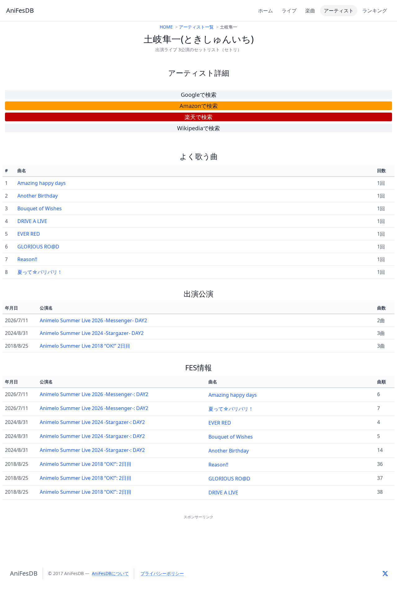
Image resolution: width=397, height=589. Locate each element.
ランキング (374, 10)
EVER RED (28, 233)
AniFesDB (20, 10)
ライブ (289, 10)
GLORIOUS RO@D (38, 246)
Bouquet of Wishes (39, 208)
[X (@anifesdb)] (385, 573)
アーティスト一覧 (196, 27)
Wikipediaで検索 (198, 128)
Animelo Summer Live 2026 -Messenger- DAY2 (93, 320)
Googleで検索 (198, 94)
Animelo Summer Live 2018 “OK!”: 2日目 (86, 464)
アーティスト (339, 10)
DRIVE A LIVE (32, 221)
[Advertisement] (198, 535)
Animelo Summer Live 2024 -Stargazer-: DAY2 (92, 422)
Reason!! (27, 259)
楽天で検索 (198, 117)
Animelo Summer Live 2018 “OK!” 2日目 (85, 345)
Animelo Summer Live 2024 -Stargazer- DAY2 (92, 333)
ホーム (265, 10)
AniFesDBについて (110, 573)
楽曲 (310, 10)
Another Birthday (37, 195)
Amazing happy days (41, 183)
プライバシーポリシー (162, 573)
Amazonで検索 (199, 105)
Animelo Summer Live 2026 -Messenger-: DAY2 (94, 394)
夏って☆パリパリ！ (39, 272)
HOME (166, 27)
